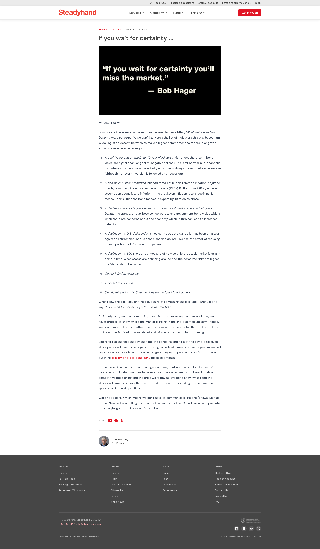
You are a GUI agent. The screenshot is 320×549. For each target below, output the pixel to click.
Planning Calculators (70, 484)
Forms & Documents (182, 3)
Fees (165, 479)
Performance (170, 490)
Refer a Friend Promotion (236, 3)
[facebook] (244, 528)
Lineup (166, 473)
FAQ (217, 502)
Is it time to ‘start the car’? (131, 358)
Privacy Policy (80, 536)
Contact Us (221, 490)
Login (258, 3)
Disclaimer (94, 536)
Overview (64, 473)
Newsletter (221, 496)
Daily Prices (169, 484)
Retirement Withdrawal (72, 490)
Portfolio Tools (67, 479)
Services (135, 13)
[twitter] (258, 528)
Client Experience (121, 484)
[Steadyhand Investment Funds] (77, 12)
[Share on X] (122, 420)
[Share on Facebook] (116, 420)
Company (157, 13)
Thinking (196, 13)
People (115, 496)
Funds (177, 13)
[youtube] (251, 528)
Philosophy (117, 490)
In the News (117, 502)
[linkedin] (236, 528)
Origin (114, 479)
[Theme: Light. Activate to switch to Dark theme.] (151, 3)
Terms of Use (65, 536)
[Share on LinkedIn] (110, 420)
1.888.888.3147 (67, 523)
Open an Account (208, 3)
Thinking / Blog (223, 473)
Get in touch (250, 12)
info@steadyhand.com (89, 523)
